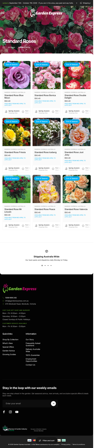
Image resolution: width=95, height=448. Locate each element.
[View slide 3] (48, 265)
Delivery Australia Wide (33, 350)
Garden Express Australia (14, 92)
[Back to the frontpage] (3, 47)
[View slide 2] (45, 265)
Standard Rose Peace (45, 209)
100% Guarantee (33, 355)
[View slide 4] (51, 265)
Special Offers (8, 347)
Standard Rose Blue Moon (14, 96)
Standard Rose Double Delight (75, 96)
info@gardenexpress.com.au (17, 301)
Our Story (30, 339)
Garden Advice (8, 351)
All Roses (11, 47)
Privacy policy (65, 444)
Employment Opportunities (31, 360)
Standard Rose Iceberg (46, 152)
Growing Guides (9, 354)
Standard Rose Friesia (15, 152)
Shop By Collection (10, 339)
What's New (7, 343)
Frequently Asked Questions (33, 344)
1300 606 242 (11, 298)
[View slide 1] (42, 265)
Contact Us (30, 365)
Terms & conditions (78, 444)
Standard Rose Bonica (45, 95)
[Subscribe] (53, 403)
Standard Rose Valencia (76, 209)
